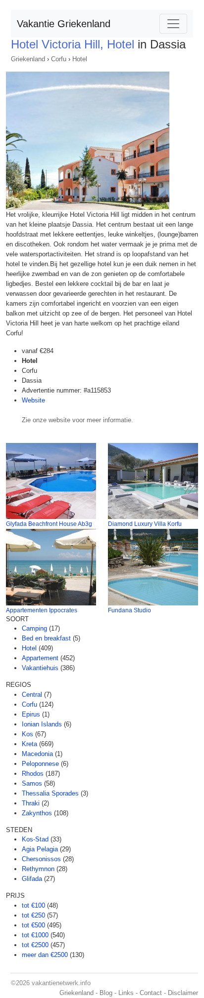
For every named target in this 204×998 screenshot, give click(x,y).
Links (126, 993)
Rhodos (33, 773)
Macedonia (37, 754)
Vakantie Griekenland (63, 23)
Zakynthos (37, 813)
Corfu (58, 59)
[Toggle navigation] (173, 24)
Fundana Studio (129, 610)
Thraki (31, 803)
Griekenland (28, 59)
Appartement (40, 658)
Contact (151, 993)
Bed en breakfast (46, 638)
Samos (32, 783)
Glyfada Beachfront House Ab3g (49, 523)
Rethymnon (38, 869)
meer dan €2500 (45, 954)
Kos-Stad (35, 839)
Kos (27, 734)
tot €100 (33, 905)
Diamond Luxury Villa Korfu (145, 523)
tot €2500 (35, 945)
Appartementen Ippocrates (41, 610)
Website (33, 400)
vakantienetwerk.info (61, 983)
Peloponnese (40, 763)
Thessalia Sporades (50, 793)
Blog (106, 993)
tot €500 (33, 925)
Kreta (29, 744)
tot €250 (33, 915)
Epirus (31, 714)
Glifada (32, 878)
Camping (34, 628)
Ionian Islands (42, 724)
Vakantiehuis (40, 668)
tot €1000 (35, 935)
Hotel (79, 59)
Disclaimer (183, 993)
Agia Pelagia (40, 849)
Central (32, 694)
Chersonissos (41, 859)
